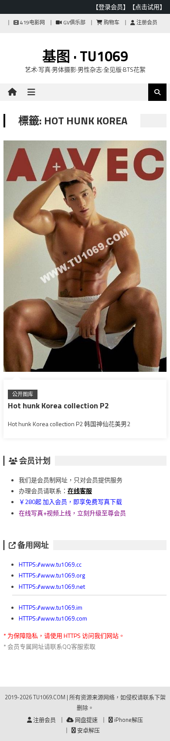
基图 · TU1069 (85, 56)
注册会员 (146, 22)
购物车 (110, 22)
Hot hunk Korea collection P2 (58, 405)
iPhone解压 (128, 719)
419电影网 (32, 22)
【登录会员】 (110, 6)
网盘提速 (86, 719)
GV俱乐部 (73, 22)
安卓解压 (88, 730)
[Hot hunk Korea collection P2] (85, 257)
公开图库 (22, 394)
